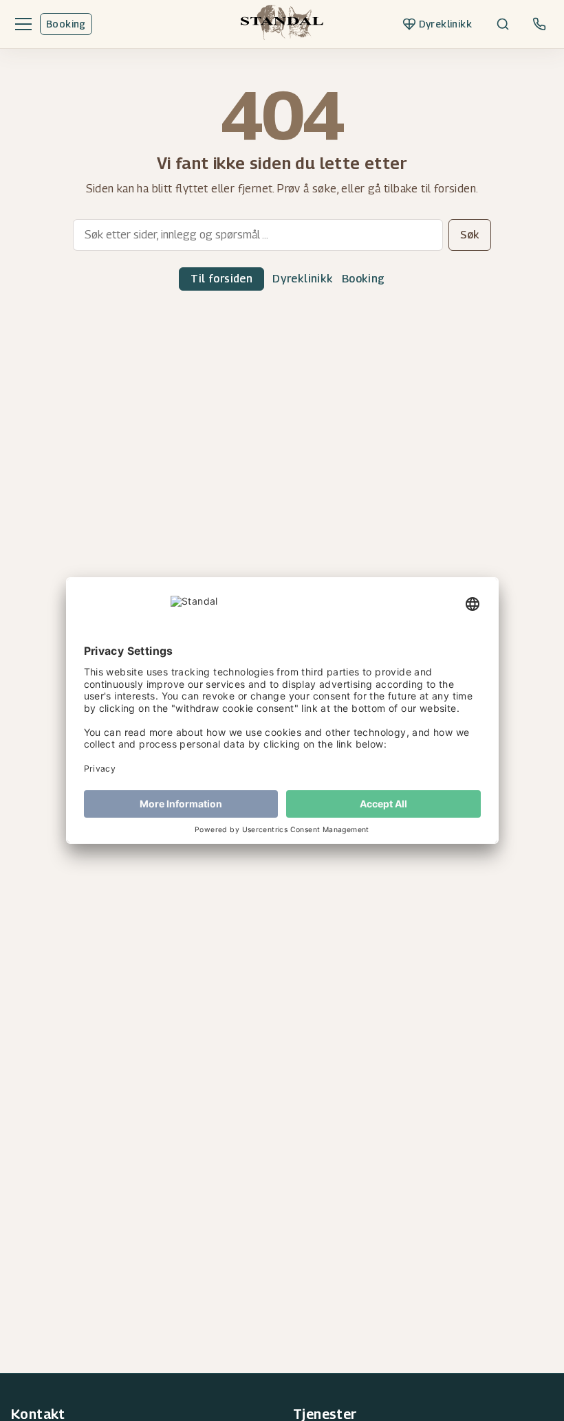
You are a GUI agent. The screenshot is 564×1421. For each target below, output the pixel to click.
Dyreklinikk (302, 278)
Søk (469, 234)
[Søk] (503, 24)
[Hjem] (282, 24)
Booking (66, 24)
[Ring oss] (539, 24)
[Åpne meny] (21, 24)
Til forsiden (221, 278)
